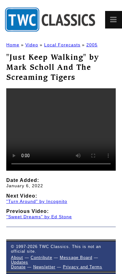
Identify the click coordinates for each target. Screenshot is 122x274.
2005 (92, 44)
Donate (18, 267)
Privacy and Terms (82, 267)
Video (31, 44)
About (17, 257)
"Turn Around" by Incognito (36, 201)
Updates (19, 262)
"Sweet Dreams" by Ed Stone (39, 216)
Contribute (41, 257)
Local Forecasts (62, 44)
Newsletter (44, 267)
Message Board (76, 257)
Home (12, 44)
